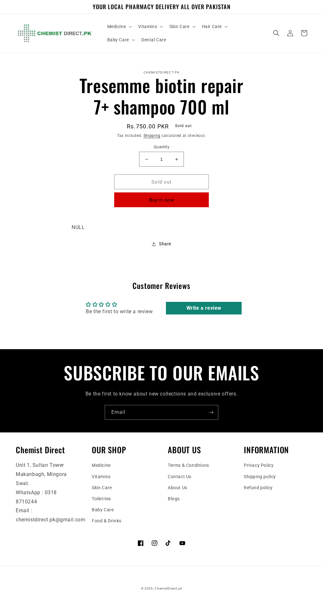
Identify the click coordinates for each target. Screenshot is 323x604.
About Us (177, 487)
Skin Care (102, 487)
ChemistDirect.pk (168, 588)
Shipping (152, 135)
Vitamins (101, 476)
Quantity (161, 146)
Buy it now (161, 200)
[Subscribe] (211, 412)
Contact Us (179, 476)
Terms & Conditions (188, 465)
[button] (119, 26)
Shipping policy (260, 476)
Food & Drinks (106, 520)
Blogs (174, 498)
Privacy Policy (258, 465)
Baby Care (103, 509)
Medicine (101, 465)
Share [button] (165, 243)
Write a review (203, 308)
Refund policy (258, 487)
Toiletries (101, 498)
